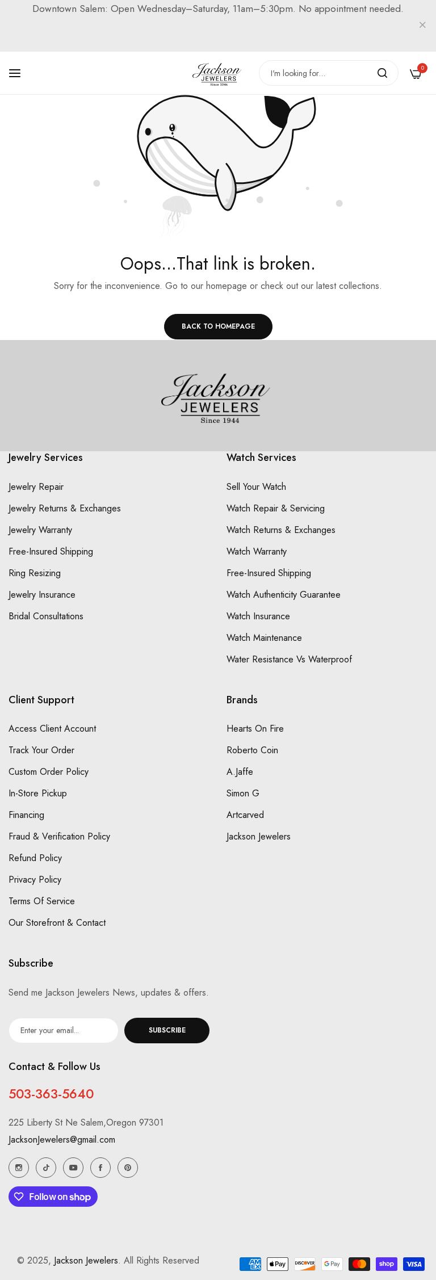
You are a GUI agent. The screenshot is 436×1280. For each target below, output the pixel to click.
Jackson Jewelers (259, 836)
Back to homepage (218, 326)
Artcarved (245, 814)
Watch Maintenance (264, 637)
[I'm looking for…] (382, 73)
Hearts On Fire (255, 728)
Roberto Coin (252, 750)
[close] (422, 26)
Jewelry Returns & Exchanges (65, 508)
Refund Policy (35, 857)
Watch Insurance (258, 616)
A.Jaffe (240, 771)
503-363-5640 (51, 1093)
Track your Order (41, 750)
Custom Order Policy (49, 771)
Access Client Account (52, 728)
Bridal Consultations (46, 616)
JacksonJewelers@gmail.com (62, 1139)
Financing (26, 814)
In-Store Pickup (38, 793)
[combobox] (329, 73)
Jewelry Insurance (42, 594)
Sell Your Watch (256, 486)
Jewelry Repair (36, 486)
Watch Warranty (257, 551)
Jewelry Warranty (40, 529)
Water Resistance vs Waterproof (289, 659)
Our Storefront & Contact (57, 922)
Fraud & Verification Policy (59, 836)
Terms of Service (42, 901)
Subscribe (167, 1030)
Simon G (243, 793)
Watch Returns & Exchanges (281, 529)
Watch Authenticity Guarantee (284, 594)
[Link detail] (19, 1167)
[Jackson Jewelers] (218, 73)
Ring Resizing (35, 573)
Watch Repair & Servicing (276, 508)
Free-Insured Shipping (51, 551)
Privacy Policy (35, 879)
